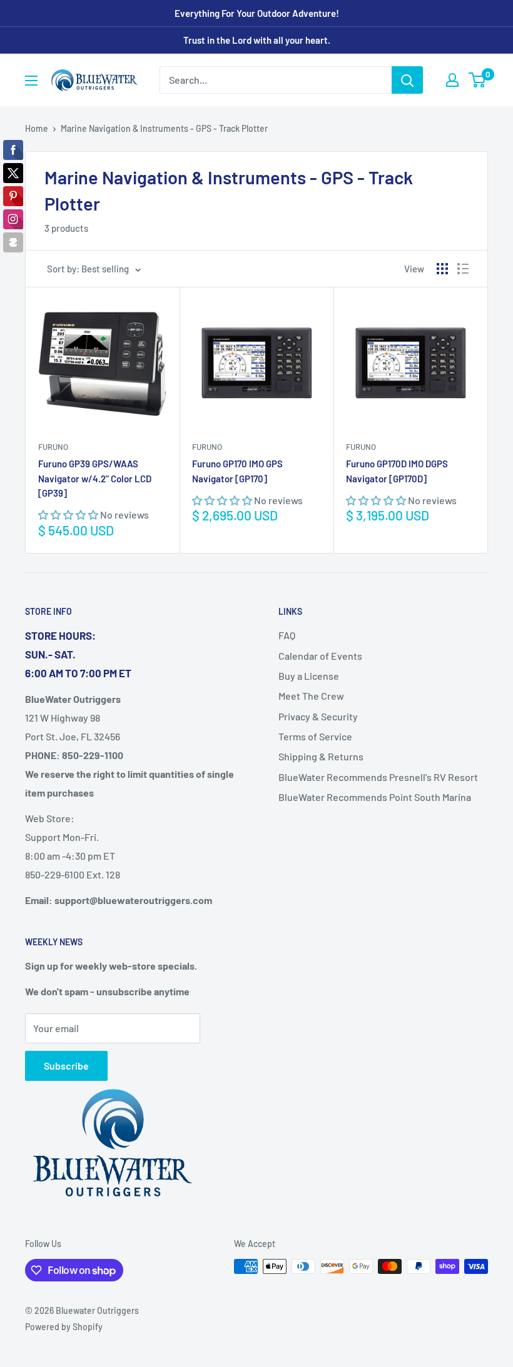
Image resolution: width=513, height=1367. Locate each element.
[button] (69, 514)
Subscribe (66, 1065)
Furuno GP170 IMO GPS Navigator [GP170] (237, 471)
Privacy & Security (318, 716)
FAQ (286, 635)
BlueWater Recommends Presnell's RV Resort (378, 777)
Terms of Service (315, 736)
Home (36, 128)
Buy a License (308, 676)
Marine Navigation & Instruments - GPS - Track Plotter (164, 128)
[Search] (407, 80)
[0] (477, 79)
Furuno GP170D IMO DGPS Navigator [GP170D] (397, 471)
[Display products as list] (463, 268)
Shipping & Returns (320, 756)
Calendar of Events (320, 656)
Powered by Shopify (64, 1326)
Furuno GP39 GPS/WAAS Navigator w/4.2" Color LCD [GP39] (94, 478)
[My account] (452, 80)
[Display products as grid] (442, 268)
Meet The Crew (311, 696)
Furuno (53, 447)
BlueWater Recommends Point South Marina (374, 797)
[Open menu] (31, 81)
